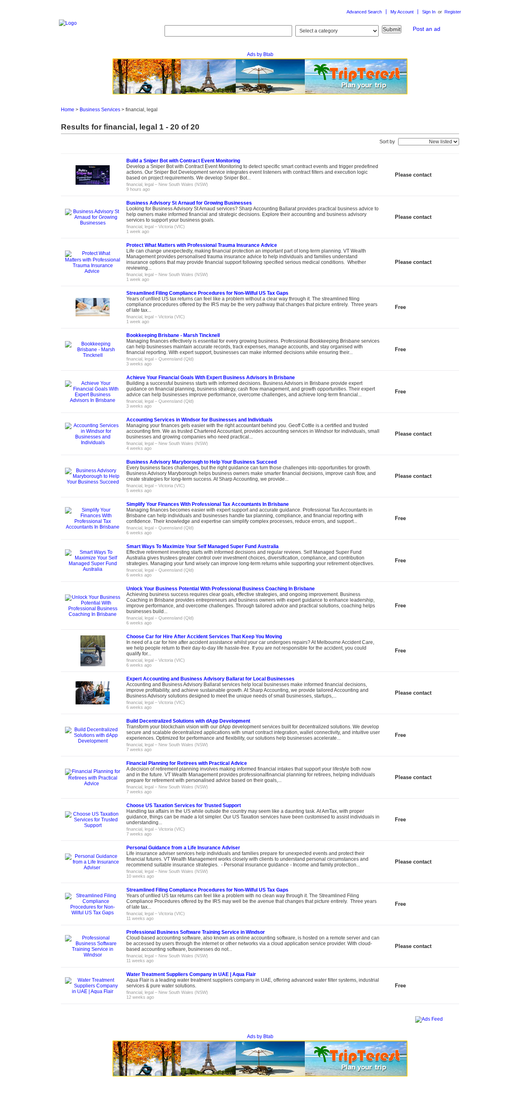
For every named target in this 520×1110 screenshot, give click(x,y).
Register (452, 11)
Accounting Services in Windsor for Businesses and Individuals (199, 420)
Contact (147, 1091)
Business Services (100, 109)
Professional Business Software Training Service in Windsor (195, 932)
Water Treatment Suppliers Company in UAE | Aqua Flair (191, 974)
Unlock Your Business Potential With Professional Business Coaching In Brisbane (220, 589)
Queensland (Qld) (176, 358)
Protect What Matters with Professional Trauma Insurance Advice (202, 245)
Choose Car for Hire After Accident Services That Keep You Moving (204, 636)
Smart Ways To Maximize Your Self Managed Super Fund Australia (202, 546)
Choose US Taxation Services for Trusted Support (183, 805)
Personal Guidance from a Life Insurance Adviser (183, 848)
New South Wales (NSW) (183, 184)
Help (73, 1091)
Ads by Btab (260, 54)
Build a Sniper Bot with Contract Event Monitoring (183, 161)
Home (67, 109)
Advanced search (364, 11)
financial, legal (140, 184)
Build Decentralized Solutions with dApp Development (188, 721)
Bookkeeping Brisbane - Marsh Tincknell (173, 335)
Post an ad (426, 29)
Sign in (429, 11)
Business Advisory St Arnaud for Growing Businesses (189, 203)
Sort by (387, 142)
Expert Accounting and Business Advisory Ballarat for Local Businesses (210, 679)
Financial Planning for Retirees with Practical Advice (187, 763)
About (91, 1091)
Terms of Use (118, 1091)
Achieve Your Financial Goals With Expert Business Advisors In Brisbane (210, 377)
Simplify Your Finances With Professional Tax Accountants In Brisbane (207, 504)
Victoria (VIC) (171, 226)
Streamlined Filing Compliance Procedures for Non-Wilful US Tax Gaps (207, 293)
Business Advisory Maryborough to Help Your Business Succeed (201, 462)
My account (402, 11)
